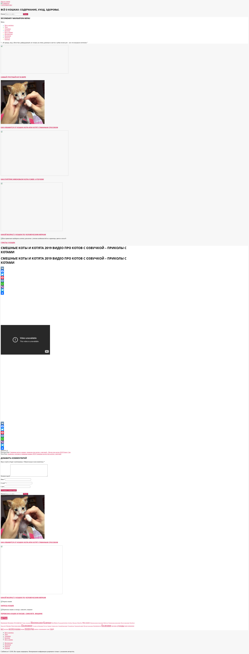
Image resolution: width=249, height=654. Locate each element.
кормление (131, 626)
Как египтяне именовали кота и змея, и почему (22, 179)
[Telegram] (68, 290)
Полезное (26, 625)
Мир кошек (86, 623)
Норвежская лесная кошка (114, 622)
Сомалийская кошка (62, 626)
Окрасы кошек (7, 606)
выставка (114, 626)
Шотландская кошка (88, 626)
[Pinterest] (68, 277)
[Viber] (68, 286)
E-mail (3, 483)
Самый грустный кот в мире (13, 77)
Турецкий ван (71, 626)
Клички (47, 622)
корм (126, 626)
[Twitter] (68, 274)
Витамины (11, 623)
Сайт (2, 486)
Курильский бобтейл (63, 622)
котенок (6, 629)
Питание (8, 626)
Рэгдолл (45, 626)
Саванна (49, 626)
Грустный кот (18, 623)
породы (29, 628)
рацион (36, 629)
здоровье (120, 626)
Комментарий (5, 476)
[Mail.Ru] (68, 280)
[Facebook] (68, 271)
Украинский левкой (78, 626)
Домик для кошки (26, 622)
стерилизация (42, 629)
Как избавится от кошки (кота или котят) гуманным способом (29, 127)
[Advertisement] (68, 309)
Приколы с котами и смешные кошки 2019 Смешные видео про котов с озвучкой (34, 454)
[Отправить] (68, 293)
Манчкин (75, 622)
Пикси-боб (3, 626)
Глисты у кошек (8, 243)
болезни (106, 625)
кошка (18, 629)
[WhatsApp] (68, 283)
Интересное (37, 622)
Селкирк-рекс (55, 626)
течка (47, 629)
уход (52, 629)
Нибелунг (105, 622)
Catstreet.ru (6, 5)
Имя (3, 479)
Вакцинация (4, 623)
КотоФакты (54, 623)
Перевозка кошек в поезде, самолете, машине (21, 614)
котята (12, 629)
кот (2, 629)
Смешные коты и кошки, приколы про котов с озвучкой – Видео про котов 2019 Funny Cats (40, 452)
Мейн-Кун (79, 622)
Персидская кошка (125, 622)
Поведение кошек (16, 626)
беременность (97, 626)
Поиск (3, 14)
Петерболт (132, 622)
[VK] (68, 268)
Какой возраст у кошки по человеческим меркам (23, 234)
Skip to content (5, 1)
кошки (22, 629)
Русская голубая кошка (37, 626)
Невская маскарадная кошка (96, 622)
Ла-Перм (70, 622)
